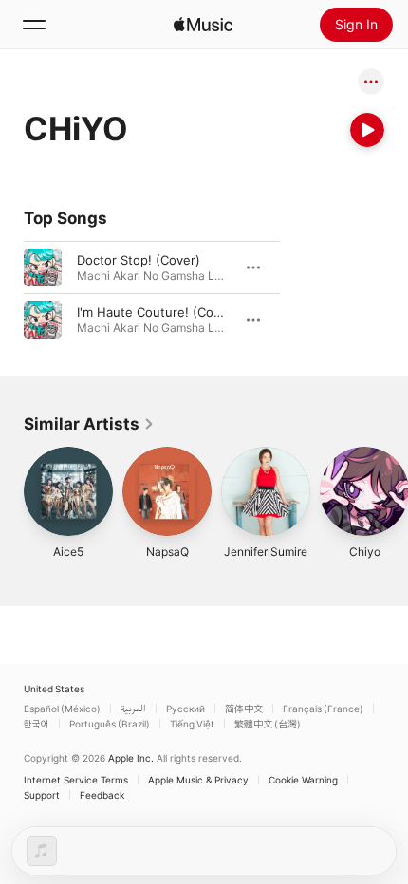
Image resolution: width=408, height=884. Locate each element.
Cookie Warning (303, 779)
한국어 (36, 723)
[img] (203, 24)
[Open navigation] (34, 25)
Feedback (102, 795)
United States (54, 688)
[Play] (367, 130)
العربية (133, 708)
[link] (89, 424)
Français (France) (323, 708)
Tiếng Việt (192, 723)
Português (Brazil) (109, 723)
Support (42, 795)
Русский (185, 708)
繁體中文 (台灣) (267, 723)
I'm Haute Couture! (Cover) (157, 312)
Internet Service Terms (76, 779)
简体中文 (244, 708)
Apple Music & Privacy (198, 779)
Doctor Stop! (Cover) (138, 259)
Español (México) (62, 708)
